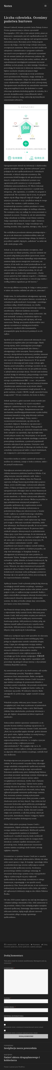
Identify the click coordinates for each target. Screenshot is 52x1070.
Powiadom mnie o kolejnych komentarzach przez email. (23, 1027)
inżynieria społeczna (11, 947)
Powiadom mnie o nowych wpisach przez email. (21, 1033)
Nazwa (7, 998)
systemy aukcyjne (36, 947)
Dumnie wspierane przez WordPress (14, 1067)
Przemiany (36, 944)
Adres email (10, 1007)
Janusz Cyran (24, 944)
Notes (8, 6)
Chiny (45, 944)
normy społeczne (24, 947)
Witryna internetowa (13, 1016)
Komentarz (9, 968)
